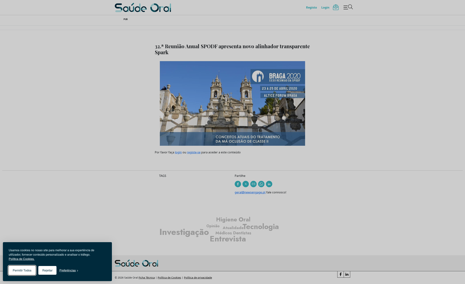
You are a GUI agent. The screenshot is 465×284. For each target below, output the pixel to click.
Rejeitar (47, 270)
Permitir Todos (22, 270)
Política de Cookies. (22, 259)
